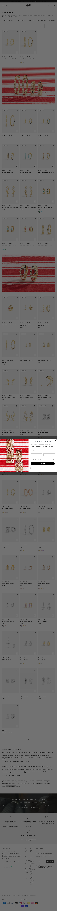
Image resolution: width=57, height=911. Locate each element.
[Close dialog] (55, 441)
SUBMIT (43, 463)
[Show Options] (53, 459)
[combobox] (42, 459)
